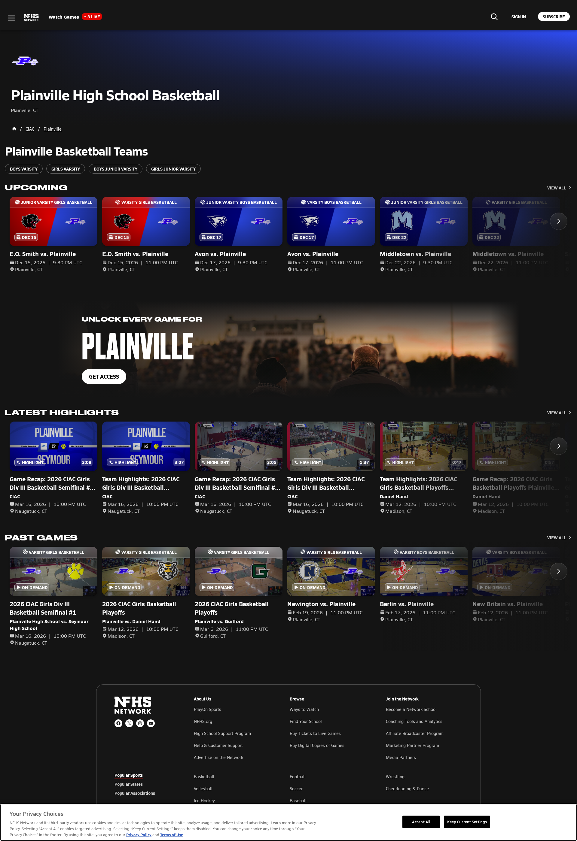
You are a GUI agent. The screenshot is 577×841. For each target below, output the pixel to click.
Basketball (204, 776)
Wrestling (395, 776)
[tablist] (144, 784)
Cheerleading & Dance (407, 788)
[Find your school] (494, 16)
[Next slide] (558, 221)
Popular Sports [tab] (128, 775)
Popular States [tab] (128, 784)
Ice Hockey (204, 800)
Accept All (421, 821)
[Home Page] (14, 128)
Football (298, 776)
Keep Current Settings (467, 821)
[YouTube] (151, 723)
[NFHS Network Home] (31, 17)
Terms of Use (171, 834)
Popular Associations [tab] (134, 793)
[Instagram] (140, 723)
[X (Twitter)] (129, 723)
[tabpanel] (328, 788)
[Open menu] (11, 18)
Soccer (296, 788)
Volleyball (203, 788)
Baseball (298, 800)
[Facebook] (118, 723)
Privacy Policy (138, 834)
